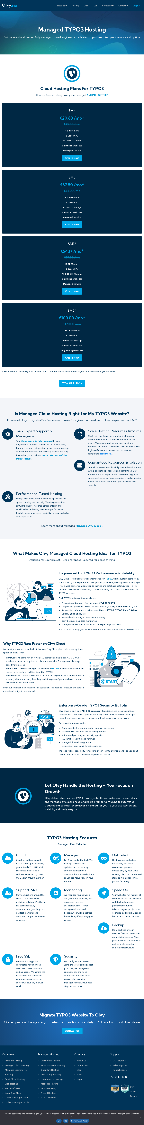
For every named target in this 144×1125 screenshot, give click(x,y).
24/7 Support (119, 1060)
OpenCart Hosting (50, 1069)
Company (107, 5)
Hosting (61, 5)
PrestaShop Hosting (51, 1074)
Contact (122, 5)
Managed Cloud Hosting (17, 1065)
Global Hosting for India (17, 1102)
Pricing (75, 5)
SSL (95, 5)
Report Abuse (120, 1069)
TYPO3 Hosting (48, 1097)
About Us (81, 1060)
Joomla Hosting (48, 1088)
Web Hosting (11, 1083)
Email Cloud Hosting (15, 1079)
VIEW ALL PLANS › (72, 383)
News (80, 1074)
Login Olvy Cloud (13, 1093)
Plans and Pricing (13, 1060)
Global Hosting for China (17, 1097)
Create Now (72, 157)
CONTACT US (72, 1030)
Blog (79, 1069)
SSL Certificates (12, 1088)
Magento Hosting (49, 1083)
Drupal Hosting (48, 1093)
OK (59, 1121)
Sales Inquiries (120, 1065)
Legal (79, 1079)
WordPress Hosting (50, 1060)
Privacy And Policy (79, 1121)
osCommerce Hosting (52, 1079)
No (65, 1121)
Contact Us (82, 1065)
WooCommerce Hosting (53, 1065)
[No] (140, 1117)
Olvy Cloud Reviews (134, 1091)
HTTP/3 (55, 668)
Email (86, 5)
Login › (136, 5)
